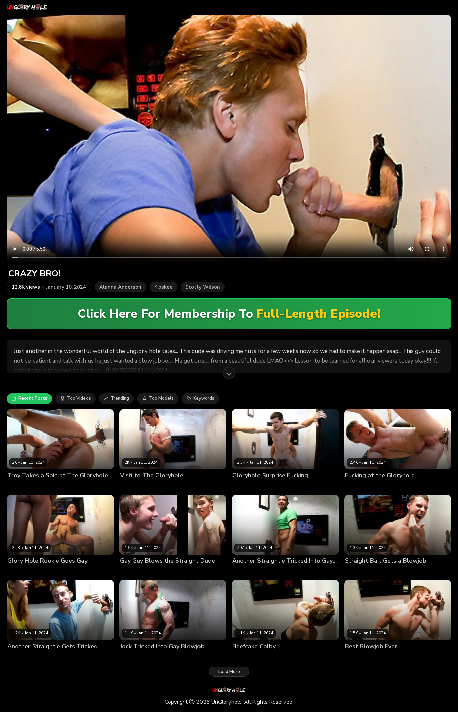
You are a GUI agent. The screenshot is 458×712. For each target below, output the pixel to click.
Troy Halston (55, 487)
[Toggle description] (229, 373)
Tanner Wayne (23, 487)
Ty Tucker (43, 572)
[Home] (27, 7)
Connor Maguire (362, 657)
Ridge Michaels (361, 487)
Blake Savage (247, 487)
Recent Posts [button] (32, 398)
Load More (229, 672)
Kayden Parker (172, 487)
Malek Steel (264, 572)
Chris (154, 657)
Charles (240, 572)
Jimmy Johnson (279, 487)
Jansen (239, 657)
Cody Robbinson (137, 487)
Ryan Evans (392, 487)
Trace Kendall (394, 572)
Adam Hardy (133, 657)
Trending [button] (120, 398)
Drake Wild (393, 657)
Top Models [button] (161, 398)
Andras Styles (22, 657)
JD (251, 657)
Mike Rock (130, 572)
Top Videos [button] (79, 398)
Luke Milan (18, 572)
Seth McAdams (361, 572)
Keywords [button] (203, 398)
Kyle (44, 657)
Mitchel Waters (160, 572)
